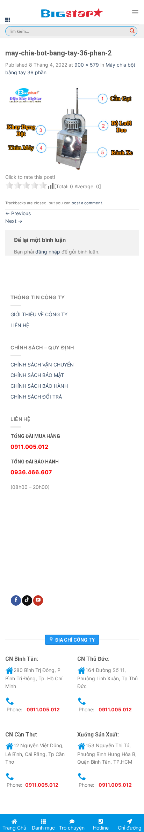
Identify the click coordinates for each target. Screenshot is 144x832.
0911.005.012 (43, 709)
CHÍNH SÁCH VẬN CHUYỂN (42, 365)
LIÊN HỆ (19, 325)
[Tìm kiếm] (132, 31)
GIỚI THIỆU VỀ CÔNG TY (38, 314)
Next (13, 221)
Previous (18, 213)
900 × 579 (86, 65)
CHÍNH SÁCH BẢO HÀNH (39, 386)
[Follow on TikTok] (27, 600)
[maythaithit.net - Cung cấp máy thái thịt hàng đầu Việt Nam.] (72, 12)
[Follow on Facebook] (16, 600)
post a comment (87, 203)
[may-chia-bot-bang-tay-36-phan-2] (72, 126)
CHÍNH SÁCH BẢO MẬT (37, 375)
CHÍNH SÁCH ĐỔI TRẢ (36, 397)
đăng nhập (47, 252)
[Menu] (135, 12)
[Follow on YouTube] (38, 600)
